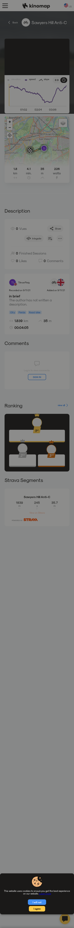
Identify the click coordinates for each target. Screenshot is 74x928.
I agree (37, 908)
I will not (37, 902)
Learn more (45, 893)
